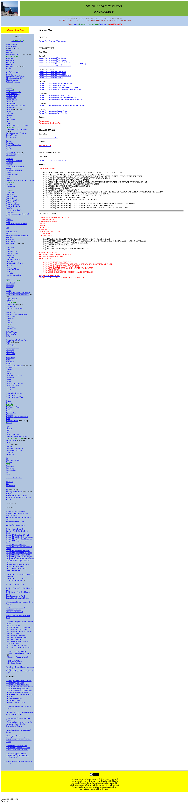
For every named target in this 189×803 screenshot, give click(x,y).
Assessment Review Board (15, 521)
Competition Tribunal (13, 700)
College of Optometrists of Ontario (18, 551)
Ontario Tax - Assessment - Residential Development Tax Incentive (62, 105)
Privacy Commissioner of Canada (17, 738)
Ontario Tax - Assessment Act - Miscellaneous (55, 66)
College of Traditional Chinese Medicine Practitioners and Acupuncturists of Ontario (20, 560)
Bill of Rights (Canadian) (14, 78)
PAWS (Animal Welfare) (14, 365)
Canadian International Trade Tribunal (19, 690)
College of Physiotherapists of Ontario (19, 553)
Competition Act (11, 100)
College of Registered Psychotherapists (19, 557)
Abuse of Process (12, 44)
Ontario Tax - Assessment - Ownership (52, 72)
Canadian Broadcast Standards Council (19, 687)
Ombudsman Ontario (13, 625)
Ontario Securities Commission (16, 645)
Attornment (9, 64)
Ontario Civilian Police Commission (18, 627)
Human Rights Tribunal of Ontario (17, 598)
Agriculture (9, 52)
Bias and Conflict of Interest (15, 76)
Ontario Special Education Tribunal (18, 647)
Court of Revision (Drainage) (16, 568)
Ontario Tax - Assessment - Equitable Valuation (55, 83)
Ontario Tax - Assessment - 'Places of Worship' (55, 76)
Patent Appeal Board (13, 736)
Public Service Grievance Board (17, 657)
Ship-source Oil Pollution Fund (16, 746)
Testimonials (103, 24)
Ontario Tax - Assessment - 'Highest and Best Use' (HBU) (59, 87)
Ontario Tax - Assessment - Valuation (52, 85)
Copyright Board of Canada (15, 702)
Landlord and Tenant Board (15, 608)
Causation (9, 88)
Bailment (9, 74)
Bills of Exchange (12, 80)
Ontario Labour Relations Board (17, 637)
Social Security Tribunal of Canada (18, 748)
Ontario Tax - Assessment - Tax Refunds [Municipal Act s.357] (60, 99)
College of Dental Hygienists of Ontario (19, 537)
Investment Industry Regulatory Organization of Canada (16, 725)
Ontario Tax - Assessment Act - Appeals (52, 113)
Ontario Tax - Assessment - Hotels (51, 78)
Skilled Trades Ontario (13, 663)
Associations (10, 62)
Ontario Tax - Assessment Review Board (53, 111)
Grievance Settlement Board (15, 584)
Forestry (8, 216)
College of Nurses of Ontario (16, 545)
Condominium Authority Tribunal (17, 564)
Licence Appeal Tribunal (14, 612)
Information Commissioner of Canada (19, 722)
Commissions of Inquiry (14, 698)
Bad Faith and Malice (13, 72)
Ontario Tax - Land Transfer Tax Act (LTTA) (54, 161)
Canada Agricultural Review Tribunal (19, 681)
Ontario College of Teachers (15, 635)
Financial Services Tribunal (15, 578)
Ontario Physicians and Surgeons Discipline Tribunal (17, 642)
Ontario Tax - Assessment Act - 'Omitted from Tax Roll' (58, 97)
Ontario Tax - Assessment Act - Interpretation (54, 62)
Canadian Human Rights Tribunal (17, 689)
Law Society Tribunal (13, 610)
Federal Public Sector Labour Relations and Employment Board (19, 713)
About (76, 24)
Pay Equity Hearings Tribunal (16, 651)
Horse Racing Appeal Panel (15, 596)
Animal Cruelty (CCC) (13, 54)
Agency (8, 50)
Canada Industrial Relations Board (17, 685)
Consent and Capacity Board (15, 566)
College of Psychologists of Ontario (18, 555)
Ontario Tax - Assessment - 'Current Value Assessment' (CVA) (60, 89)
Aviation (8, 68)
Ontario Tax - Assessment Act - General (52, 58)
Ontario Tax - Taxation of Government (52, 41)
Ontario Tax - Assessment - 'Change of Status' (55, 95)
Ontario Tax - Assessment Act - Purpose (52, 60)
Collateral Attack (11, 96)
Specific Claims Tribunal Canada (17, 750)
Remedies (9, 411)
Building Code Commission (15, 525)
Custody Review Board (14, 570)
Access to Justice (11, 46)
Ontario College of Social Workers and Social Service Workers (19, 632)
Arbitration (9, 58)
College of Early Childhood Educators (19, 539)
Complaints (9, 102)
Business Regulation (13, 82)
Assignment (10, 60)
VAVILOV (9, 482)
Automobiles (10, 66)
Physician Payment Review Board (17, 653)
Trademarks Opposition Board (16, 754)
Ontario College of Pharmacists (16, 629)
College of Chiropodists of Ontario (18, 535)
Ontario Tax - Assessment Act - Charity (52, 74)
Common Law (11, 98)
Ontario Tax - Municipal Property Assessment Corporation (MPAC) (62, 64)
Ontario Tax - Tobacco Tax (48, 138)
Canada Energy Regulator (15, 683)
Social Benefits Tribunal (14, 661)
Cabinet (8, 86)
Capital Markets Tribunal (14, 529)
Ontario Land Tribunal (13, 639)
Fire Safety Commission (14, 580)
